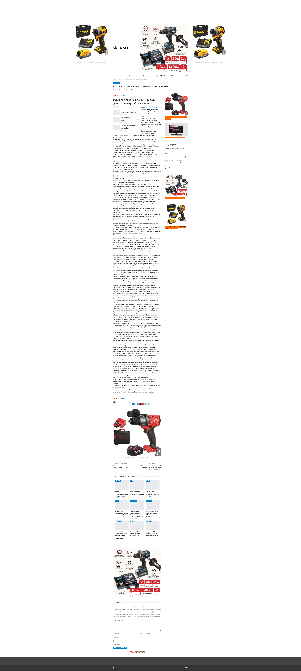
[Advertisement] (47, 11)
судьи (130, 402)
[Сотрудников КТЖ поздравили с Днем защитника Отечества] (153, 525)
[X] (140, 404)
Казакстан (117, 76)
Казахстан (119, 402)
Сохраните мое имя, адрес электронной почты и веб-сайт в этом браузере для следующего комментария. (134, 643)
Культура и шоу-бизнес (161, 76)
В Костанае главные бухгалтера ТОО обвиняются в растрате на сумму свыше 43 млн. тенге (150, 467)
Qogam (148, 480)
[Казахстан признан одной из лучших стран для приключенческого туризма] (116, 127)
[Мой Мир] (138, 404)
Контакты (186, 667)
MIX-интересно (175, 76)
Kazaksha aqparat (134, 76)
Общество (118, 480)
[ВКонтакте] (133, 404)
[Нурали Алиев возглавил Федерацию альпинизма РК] (122, 505)
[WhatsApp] (146, 404)
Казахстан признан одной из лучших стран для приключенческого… (128, 127)
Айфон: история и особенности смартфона (176, 157)
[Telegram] (148, 404)
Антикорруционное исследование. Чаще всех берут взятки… (129, 119)
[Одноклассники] (135, 404)
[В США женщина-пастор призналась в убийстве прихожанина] (137, 485)
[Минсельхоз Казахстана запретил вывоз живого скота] (116, 112)
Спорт (116, 501)
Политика (148, 501)
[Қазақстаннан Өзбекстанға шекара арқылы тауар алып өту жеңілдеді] (153, 485)
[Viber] (144, 404)
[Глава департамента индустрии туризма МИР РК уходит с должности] (153, 505)
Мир (125, 76)
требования (125, 402)
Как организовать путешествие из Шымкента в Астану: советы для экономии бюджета (174, 161)
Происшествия (147, 76)
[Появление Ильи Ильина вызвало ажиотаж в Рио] (137, 525)
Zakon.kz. (143, 116)
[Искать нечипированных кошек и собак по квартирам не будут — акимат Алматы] (122, 485)
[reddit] (142, 404)
